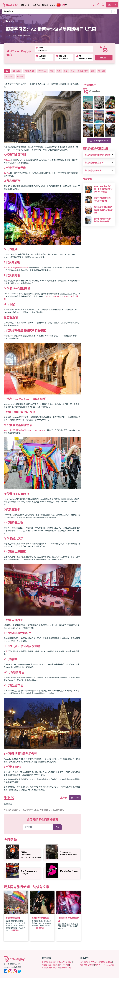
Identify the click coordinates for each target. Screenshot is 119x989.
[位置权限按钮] (93, 5)
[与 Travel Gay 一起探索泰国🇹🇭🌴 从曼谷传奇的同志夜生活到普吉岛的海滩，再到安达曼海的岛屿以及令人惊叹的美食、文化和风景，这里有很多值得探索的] (110, 102)
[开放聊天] (103, 4)
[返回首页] (9, 5)
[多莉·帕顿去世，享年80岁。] (99, 102)
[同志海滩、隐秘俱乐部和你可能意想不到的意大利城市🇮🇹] (88, 102)
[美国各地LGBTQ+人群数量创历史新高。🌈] (110, 116)
